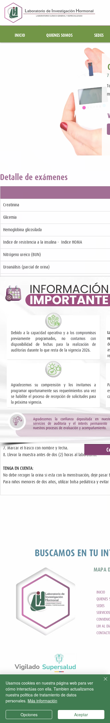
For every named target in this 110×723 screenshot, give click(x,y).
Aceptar (81, 714)
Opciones (29, 714)
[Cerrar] (102, 682)
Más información (42, 700)
